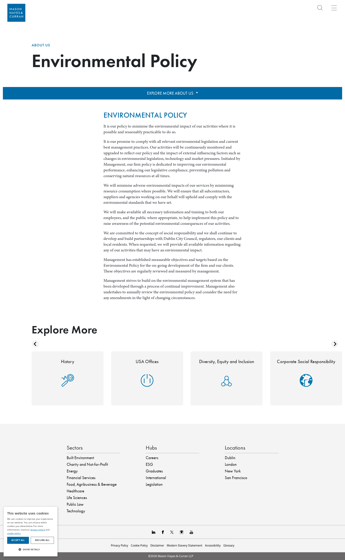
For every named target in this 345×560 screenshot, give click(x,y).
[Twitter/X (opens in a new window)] (171, 532)
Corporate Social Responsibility (306, 361)
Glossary (228, 545)
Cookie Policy (139, 545)
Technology (76, 511)
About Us (41, 45)
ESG (149, 464)
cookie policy (14, 533)
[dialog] (31, 531)
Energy (72, 471)
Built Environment (80, 457)
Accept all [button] (18, 540)
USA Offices (147, 361)
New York (233, 471)
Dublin (230, 457)
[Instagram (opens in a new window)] (181, 532)
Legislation (154, 484)
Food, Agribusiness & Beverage (92, 484)
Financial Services (81, 477)
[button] (30, 549)
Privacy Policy (119, 545)
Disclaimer (157, 545)
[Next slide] (334, 344)
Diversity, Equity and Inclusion (226, 361)
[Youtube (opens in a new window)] (191, 532)
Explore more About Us (170, 93)
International (156, 477)
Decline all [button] (42, 540)
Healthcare (75, 491)
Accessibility (213, 545)
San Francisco (236, 477)
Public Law (75, 504)
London (231, 464)
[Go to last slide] (35, 344)
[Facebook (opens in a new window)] (162, 532)
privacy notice (37, 529)
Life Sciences (77, 497)
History (67, 361)
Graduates (154, 471)
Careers (152, 457)
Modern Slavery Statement (184, 545)
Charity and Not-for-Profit (87, 464)
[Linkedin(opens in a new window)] (153, 532)
